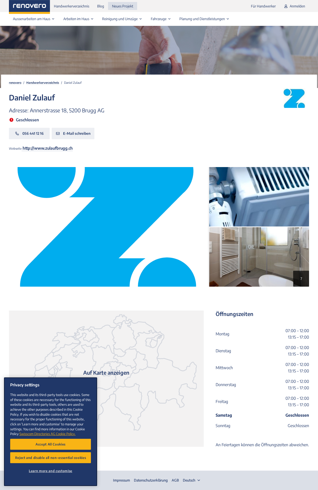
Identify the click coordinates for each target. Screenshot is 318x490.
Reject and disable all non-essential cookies (50, 457)
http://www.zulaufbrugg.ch (47, 148)
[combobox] (192, 480)
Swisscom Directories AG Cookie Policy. (47, 434)
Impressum (121, 480)
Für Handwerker (263, 6)
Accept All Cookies (51, 444)
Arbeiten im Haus (76, 19)
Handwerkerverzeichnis (71, 6)
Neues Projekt (122, 6)
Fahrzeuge (159, 19)
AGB (175, 480)
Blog (100, 6)
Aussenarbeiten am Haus (32, 19)
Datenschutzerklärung (151, 480)
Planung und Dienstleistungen (202, 19)
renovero (15, 83)
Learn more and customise (50, 471)
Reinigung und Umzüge (120, 19)
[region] (50, 431)
